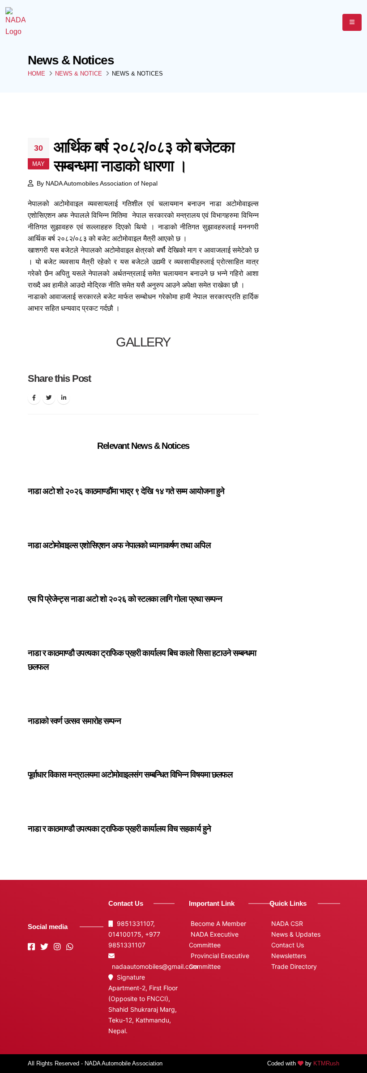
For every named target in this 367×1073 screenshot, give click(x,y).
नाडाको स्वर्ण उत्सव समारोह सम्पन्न (74, 721)
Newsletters (287, 955)
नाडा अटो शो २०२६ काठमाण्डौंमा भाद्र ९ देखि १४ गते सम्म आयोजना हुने (126, 491)
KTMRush (326, 1063)
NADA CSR (286, 923)
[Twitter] (49, 398)
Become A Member (217, 923)
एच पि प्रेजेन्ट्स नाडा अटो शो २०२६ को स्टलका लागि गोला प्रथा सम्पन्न (125, 599)
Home (36, 73)
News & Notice (78, 73)
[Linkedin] (63, 398)
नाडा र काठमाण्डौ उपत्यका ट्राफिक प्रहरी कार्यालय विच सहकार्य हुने (119, 828)
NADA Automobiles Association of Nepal (102, 183)
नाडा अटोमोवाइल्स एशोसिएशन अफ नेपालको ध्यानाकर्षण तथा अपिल (119, 545)
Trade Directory (293, 966)
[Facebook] (34, 398)
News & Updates (294, 934)
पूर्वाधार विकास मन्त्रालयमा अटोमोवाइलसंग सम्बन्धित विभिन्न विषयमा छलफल (130, 774)
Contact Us (286, 945)
